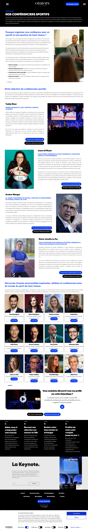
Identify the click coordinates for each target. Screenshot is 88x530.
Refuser (76, 517)
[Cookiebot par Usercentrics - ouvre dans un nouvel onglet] (9, 527)
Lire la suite (14, 320)
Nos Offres (61, 493)
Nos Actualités (51, 496)
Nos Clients (27, 496)
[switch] (40, 527)
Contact (62, 496)
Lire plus (10, 82)
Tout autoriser (76, 513)
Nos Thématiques (49, 493)
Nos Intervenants (34, 493)
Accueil (23, 493)
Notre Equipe (38, 496)
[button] (7, 4)
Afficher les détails (75, 527)
